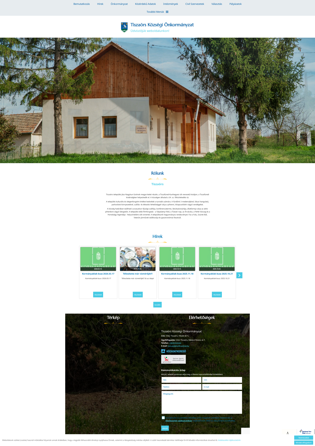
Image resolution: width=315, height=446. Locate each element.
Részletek (98, 294)
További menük (155, 11)
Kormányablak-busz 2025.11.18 (177, 273)
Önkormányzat (119, 4)
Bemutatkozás (81, 4)
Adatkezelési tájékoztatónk (229, 440)
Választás (217, 4)
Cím (205, 380)
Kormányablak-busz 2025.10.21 (217, 273)
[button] (239, 275)
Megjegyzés (168, 393)
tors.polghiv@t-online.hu (178, 346)
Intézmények (170, 4)
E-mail (210, 387)
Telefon (169, 387)
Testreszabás (303, 437)
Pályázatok (235, 4)
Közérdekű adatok (145, 4)
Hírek (100, 4)
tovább (157, 305)
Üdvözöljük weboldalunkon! (162, 27)
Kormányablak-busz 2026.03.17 (98, 273)
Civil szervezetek (194, 4)
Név (168, 380)
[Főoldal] (124, 27)
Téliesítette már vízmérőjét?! (137, 273)
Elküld (165, 428)
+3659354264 (175, 343)
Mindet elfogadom (304, 442)
